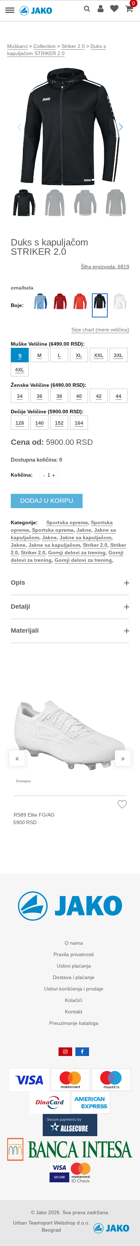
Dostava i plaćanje (73, 977)
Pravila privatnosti (73, 954)
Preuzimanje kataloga (73, 1023)
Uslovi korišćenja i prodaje (73, 989)
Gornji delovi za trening (77, 552)
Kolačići (73, 1000)
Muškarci (17, 46)
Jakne (83, 530)
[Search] (87, 9)
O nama (74, 943)
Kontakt (73, 1011)
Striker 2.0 (73, 46)
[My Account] (101, 9)
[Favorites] (115, 9)
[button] (121, 127)
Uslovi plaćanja (74, 966)
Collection (44, 46)
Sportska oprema (67, 522)
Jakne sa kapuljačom (85, 537)
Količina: (22, 475)
